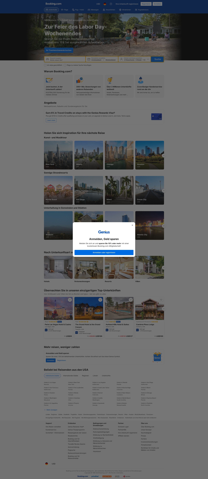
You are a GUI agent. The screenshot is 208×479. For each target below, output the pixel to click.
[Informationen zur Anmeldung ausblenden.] (132, 225)
